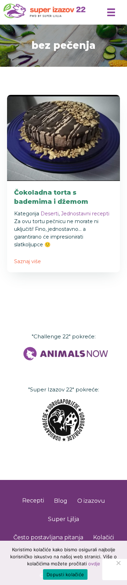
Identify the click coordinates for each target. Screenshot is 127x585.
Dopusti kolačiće (65, 574)
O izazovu (91, 501)
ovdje (94, 563)
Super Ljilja (63, 519)
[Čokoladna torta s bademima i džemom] (63, 137)
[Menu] (111, 12)
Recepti (33, 500)
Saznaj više (27, 261)
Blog (60, 501)
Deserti (50, 213)
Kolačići (103, 537)
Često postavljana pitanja (48, 537)
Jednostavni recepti (85, 213)
